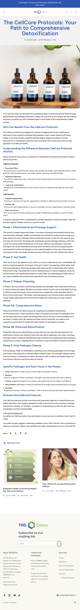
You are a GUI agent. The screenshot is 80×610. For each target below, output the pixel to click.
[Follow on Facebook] (4, 595)
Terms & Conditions (66, 566)
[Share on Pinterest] (21, 433)
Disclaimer (63, 562)
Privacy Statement (66, 570)
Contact (62, 574)
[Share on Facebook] (10, 433)
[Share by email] (26, 433)
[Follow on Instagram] (9, 595)
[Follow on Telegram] (14, 595)
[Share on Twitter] (16, 433)
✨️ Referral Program (66, 578)
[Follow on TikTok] (19, 595)
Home (61, 558)
